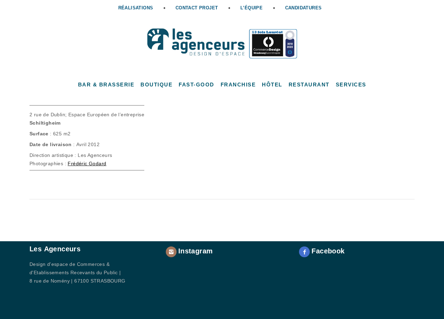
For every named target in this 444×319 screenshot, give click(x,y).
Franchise (238, 84)
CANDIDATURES (303, 7)
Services (351, 84)
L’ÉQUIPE (251, 7)
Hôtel (272, 84)
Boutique (156, 84)
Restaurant (309, 84)
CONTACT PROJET (197, 7)
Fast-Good (196, 84)
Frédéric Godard (87, 163)
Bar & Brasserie (106, 84)
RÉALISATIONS (135, 7)
